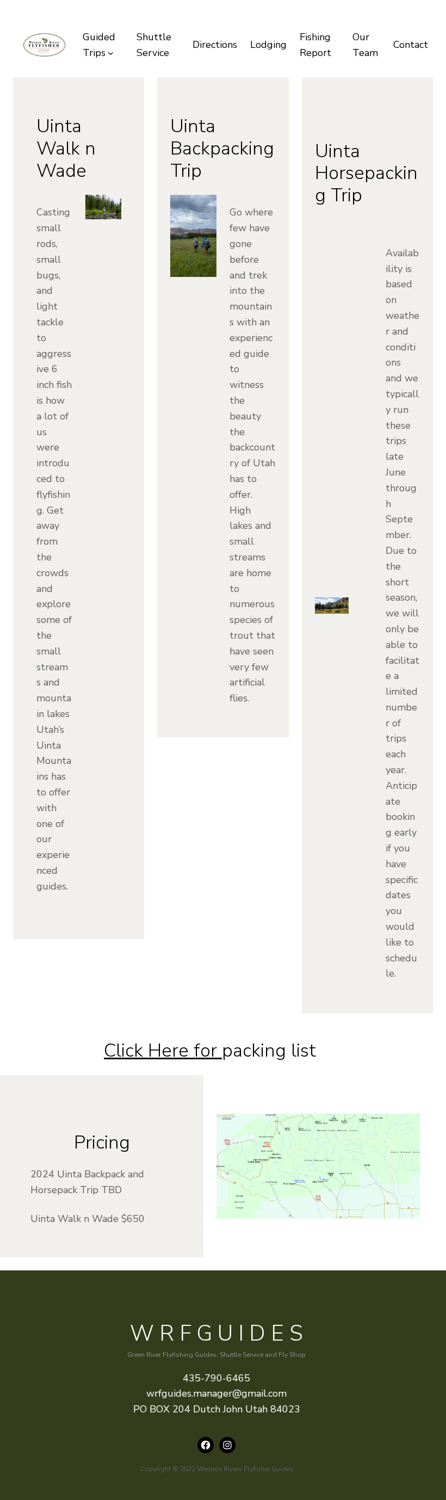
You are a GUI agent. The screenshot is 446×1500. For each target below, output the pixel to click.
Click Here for (163, 1050)
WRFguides (219, 1333)
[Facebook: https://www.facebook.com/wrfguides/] (205, 1445)
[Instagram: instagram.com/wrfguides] (227, 1445)
